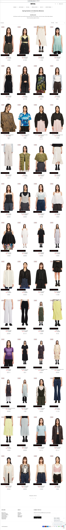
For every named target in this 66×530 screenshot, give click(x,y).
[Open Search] (55, 4)
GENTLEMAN (21, 7)
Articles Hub (4, 518)
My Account (4, 512)
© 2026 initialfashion (4, 526)
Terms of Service (4, 516)
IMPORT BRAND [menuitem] (48, 7)
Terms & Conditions (5, 514)
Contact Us (20, 513)
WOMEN (14, 7)
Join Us (19, 514)
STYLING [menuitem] (27, 7)
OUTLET (41, 7)
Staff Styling (20, 516)
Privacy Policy (4, 515)
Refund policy (4, 517)
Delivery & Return (5, 513)
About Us (19, 512)
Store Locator (20, 515)
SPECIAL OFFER (34, 7)
